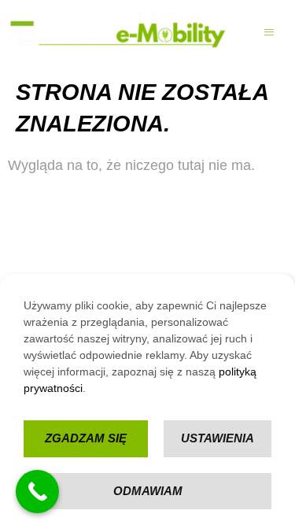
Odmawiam (148, 490)
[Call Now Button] (37, 491)
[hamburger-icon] (269, 33)
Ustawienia (217, 438)
